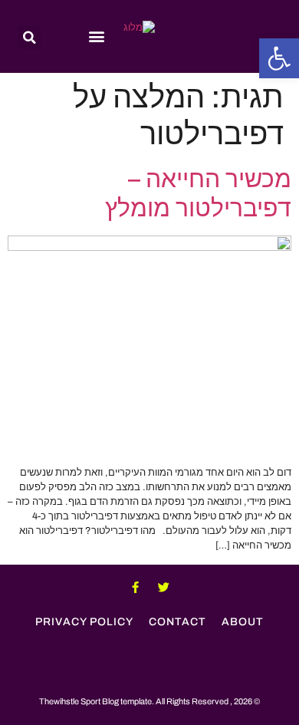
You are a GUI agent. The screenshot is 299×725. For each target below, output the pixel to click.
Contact (177, 622)
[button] (279, 58)
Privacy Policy (84, 622)
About (243, 622)
